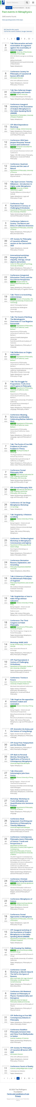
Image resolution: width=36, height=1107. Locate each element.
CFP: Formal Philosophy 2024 (21, 487)
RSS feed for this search (11, 29)
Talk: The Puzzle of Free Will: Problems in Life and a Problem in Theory (21, 446)
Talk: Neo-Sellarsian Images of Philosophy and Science (21, 91)
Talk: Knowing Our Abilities (20, 948)
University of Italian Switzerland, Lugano (19, 189)
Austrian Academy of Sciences (19, 1038)
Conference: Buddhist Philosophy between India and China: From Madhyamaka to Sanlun (22, 1033)
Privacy (18, 1096)
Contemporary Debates (17, 1071)
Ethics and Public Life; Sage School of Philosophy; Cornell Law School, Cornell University (21, 980)
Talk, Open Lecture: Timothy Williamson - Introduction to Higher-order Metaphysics (21, 184)
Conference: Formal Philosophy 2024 (18, 471)
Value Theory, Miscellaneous (23, 465)
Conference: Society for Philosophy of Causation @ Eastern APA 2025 (20, 73)
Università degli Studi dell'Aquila (20, 763)
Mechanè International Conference (21, 686)
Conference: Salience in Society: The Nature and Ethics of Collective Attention (21, 223)
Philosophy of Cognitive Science (23, 270)
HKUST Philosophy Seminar (19, 305)
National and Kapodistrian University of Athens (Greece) (21, 904)
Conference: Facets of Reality (22, 1066)
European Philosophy (16, 637)
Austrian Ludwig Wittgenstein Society (21, 1068)
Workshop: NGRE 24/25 (19, 642)
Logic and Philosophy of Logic (19, 197)
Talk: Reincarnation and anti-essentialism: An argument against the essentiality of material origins (21, 46)
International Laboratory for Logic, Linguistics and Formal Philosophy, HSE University (22, 476)
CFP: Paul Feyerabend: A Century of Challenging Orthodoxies (19, 662)
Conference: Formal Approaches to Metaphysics (21, 915)
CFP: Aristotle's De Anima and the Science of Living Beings (22, 730)
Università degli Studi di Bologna (20, 827)
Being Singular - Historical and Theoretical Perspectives (20, 524)
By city (28, 8)
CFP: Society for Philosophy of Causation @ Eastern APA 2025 (21, 1050)
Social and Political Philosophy (21, 134)
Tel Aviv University (22, 94)
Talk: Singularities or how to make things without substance (21, 598)
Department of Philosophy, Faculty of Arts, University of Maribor (21, 211)
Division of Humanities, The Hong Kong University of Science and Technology (21, 300)
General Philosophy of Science (19, 84)
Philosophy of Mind (23, 409)
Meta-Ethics (26, 571)
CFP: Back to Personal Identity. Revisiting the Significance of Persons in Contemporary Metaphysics (21, 758)
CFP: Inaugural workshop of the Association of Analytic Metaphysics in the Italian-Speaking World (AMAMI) (21, 933)
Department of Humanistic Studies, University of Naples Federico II (21, 683)
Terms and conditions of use (18, 1094)
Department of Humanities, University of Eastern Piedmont (21, 116)
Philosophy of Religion (20, 654)
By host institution (18, 8)
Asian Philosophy (15, 1042)
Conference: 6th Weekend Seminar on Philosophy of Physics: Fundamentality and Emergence (21, 994)
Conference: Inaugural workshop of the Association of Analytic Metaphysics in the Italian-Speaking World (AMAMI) (21, 108)
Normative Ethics (19, 233)
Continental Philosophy (26, 615)
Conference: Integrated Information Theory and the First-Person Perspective (21, 277)
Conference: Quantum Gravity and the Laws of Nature (19, 166)
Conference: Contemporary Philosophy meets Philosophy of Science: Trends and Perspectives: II (22, 840)
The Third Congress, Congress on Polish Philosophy (21, 632)
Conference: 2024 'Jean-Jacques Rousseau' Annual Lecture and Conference (20, 142)
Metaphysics (18, 66)
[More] (33, 2)
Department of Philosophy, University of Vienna (21, 808)
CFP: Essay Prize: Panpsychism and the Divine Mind (22, 744)
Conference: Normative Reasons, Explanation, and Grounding (20, 562)
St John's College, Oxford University (21, 129)
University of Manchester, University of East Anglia (21, 53)
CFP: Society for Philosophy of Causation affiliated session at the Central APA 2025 (21, 242)
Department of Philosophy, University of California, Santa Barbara (21, 327)
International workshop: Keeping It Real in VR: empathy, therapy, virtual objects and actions (20, 258)
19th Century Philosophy (22, 720)
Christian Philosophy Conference (20, 887)
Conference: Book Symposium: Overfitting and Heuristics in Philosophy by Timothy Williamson (21, 822)
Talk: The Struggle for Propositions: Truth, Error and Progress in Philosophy (20, 384)
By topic (8, 8)
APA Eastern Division (16, 78)
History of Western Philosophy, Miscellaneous (18, 689)
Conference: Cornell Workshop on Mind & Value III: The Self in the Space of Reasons (22, 973)
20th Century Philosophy (22, 531)
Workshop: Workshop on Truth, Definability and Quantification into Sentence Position (22, 802)
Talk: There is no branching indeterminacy (21, 296)
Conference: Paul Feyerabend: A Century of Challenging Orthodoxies (20, 205)
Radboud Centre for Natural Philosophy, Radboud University (20, 1001)
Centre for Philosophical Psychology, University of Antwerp (21, 265)
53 (29, 39)
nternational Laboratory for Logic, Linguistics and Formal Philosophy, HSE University (21, 491)
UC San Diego (14, 507)
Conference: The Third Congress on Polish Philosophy (19, 622)
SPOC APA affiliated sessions (19, 80)
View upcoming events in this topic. (12, 20)
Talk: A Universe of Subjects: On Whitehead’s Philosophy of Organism (21, 578)
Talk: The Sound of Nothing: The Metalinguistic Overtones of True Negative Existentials (21, 320)
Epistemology (19, 214)
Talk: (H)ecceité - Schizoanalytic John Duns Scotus (20, 773)
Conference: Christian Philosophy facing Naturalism (21, 880)
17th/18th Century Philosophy (24, 155)
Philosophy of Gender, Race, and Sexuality (21, 132)
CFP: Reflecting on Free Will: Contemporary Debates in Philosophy (21, 1017)
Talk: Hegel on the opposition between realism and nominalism (22, 701)
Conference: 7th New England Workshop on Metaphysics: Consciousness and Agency (22, 540)
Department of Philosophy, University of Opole (21, 628)
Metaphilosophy (20, 99)
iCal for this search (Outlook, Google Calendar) (18, 31)
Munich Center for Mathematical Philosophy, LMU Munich (19, 283)
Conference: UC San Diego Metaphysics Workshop (20, 504)
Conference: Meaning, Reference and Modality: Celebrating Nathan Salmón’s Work (21, 418)
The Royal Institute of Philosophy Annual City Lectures (20, 455)
